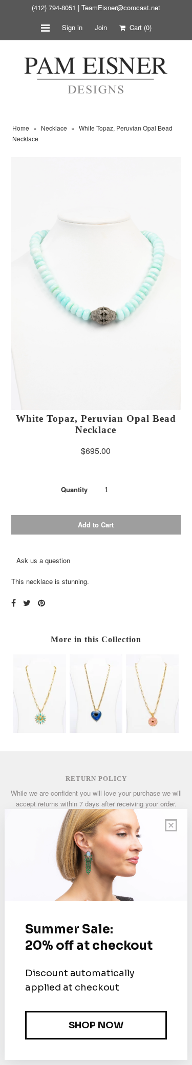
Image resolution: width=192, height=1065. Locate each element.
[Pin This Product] (41, 602)
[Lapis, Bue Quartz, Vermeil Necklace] (96, 730)
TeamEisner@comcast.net (120, 7)
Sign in (72, 27)
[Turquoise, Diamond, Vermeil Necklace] (39, 730)
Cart (138, 27)
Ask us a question (43, 560)
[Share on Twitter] (27, 602)
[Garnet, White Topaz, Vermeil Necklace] (152, 730)
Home (20, 127)
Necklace (54, 127)
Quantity (74, 489)
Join (101, 27)
